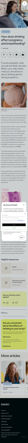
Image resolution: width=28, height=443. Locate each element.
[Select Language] (16, 3)
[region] (14, 221)
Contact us (3, 410)
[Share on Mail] (23, 54)
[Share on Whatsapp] (16, 54)
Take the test (6, 337)
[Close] (25, 213)
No (13, 303)
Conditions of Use (5, 413)
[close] (4, 205)
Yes (4, 303)
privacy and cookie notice (20, 220)
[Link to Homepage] (5, 404)
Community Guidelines (6, 418)
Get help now (7, 346)
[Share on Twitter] (10, 54)
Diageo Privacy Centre (5, 416)
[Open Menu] (24, 3)
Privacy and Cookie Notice (6, 427)
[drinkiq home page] (4, 3)
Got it (21, 237)
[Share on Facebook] (4, 54)
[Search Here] (20, 3)
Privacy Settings (4, 424)
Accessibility (4, 421)
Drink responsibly (4, 430)
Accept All (14, 224)
